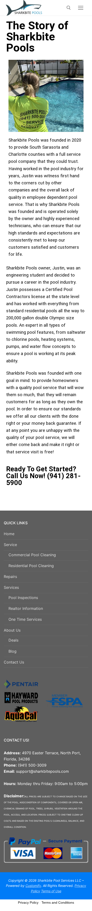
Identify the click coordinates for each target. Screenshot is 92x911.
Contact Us (14, 662)
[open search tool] (69, 8)
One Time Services (25, 619)
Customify (33, 886)
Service (10, 544)
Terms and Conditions (58, 902)
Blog (12, 651)
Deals (13, 640)
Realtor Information (25, 608)
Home (9, 533)
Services (11, 587)
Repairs (10, 576)
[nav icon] (80, 8)
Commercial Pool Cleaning (32, 554)
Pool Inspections (23, 597)
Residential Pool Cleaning (31, 565)
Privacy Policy (28, 902)
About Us (12, 630)
